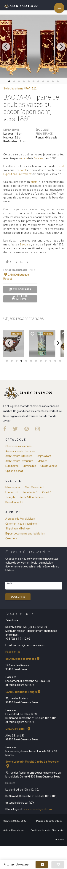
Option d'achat (14, 471)
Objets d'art (44, 456)
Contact (60, 839)
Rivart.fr (47, 492)
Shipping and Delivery (18, 528)
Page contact (13, 651)
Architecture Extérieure (19, 461)
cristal (24, 158)
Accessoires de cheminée (20, 451)
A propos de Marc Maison (20, 518)
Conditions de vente (41, 830)
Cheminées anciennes (18, 446)
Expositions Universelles (17, 174)
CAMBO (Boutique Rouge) (23, 692)
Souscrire (18, 596)
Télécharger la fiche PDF (20, 290)
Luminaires (11, 466)
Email (9, 583)
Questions (11, 538)
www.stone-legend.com (38, 809)
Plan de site (58, 830)
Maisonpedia (12, 487)
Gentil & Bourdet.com (32, 497)
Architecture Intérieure (18, 456)
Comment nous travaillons (21, 523)
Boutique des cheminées (22, 658)
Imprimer (20, 298)
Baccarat (39, 158)
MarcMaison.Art (34, 487)
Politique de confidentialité (49, 821)
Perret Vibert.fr (14, 502)
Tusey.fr (10, 497)
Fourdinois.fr (30, 492)
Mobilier (42, 461)
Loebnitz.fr (11, 492)
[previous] (6, 46)
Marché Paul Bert (18, 729)
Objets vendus (48, 466)
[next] (61, 46)
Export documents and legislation (25, 533)
